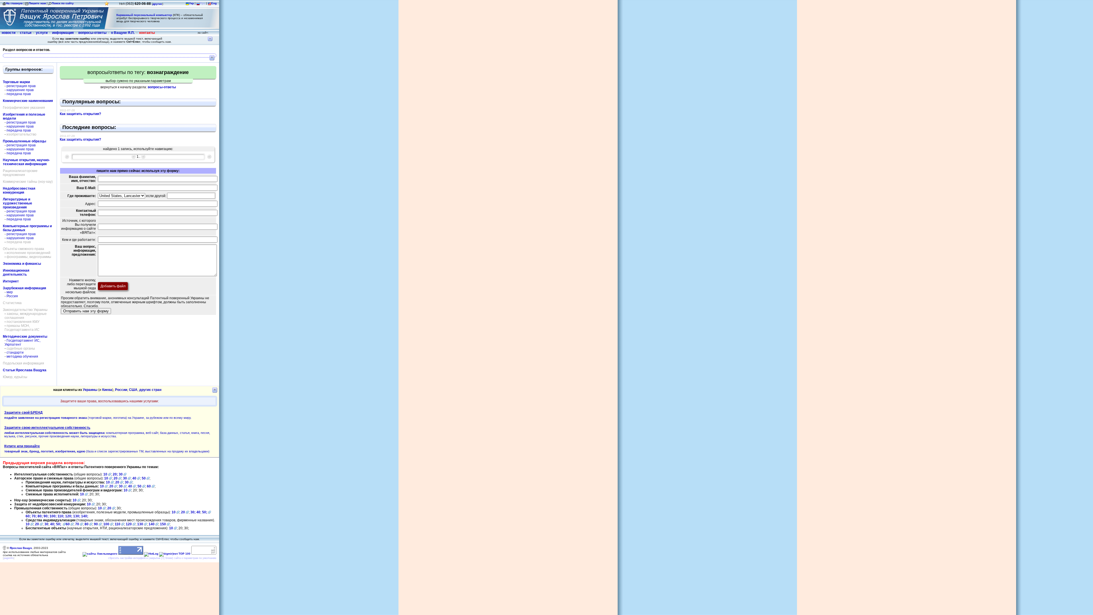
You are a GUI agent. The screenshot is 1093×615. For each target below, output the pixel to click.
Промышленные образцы (24, 141)
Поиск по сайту (63, 3)
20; (116, 474)
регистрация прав (21, 86)
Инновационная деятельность (16, 272)
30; (193, 512)
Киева (107, 390)
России (121, 390)
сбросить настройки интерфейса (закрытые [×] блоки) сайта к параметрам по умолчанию (162, 558)
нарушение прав (20, 90)
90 (96, 524)
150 (163, 524)
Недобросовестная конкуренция (19, 190)
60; (28, 516)
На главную (14, 3)
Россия (12, 296)
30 (121, 474)
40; (52, 524)
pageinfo (9, 558)
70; (34, 516)
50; (204, 512)
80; (40, 516)
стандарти (15, 352)
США (133, 390)
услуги (42, 33)
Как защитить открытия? (80, 114)
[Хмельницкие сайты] (100, 553)
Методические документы (25, 337)
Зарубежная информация (24, 288)
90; (46, 516)
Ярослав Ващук (21, 548)
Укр (191, 3)
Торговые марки (16, 82)
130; (77, 516)
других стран (150, 390)
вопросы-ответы (92, 33)
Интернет (11, 281)
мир (10, 292)
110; (61, 516)
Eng (214, 3)
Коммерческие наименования (28, 101)
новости (8, 33)
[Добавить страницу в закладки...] (106, 5)
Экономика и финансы (22, 264)
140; (84, 516)
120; (69, 516)
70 (77, 524)
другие (157, 3)
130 (140, 524)
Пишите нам (37, 3)
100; (53, 516)
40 (134, 478)
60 (149, 486)
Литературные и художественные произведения (17, 203)
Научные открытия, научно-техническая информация (26, 162)
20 (116, 478)
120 (129, 524)
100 (106, 524)
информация (63, 33)
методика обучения (22, 356)
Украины (90, 390)
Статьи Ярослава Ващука (24, 370)
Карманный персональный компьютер (144, 15)
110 (117, 524)
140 (152, 524)
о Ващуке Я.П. (123, 33)
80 (87, 524)
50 (144, 478)
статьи (25, 33)
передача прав (19, 94)
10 (105, 474)
